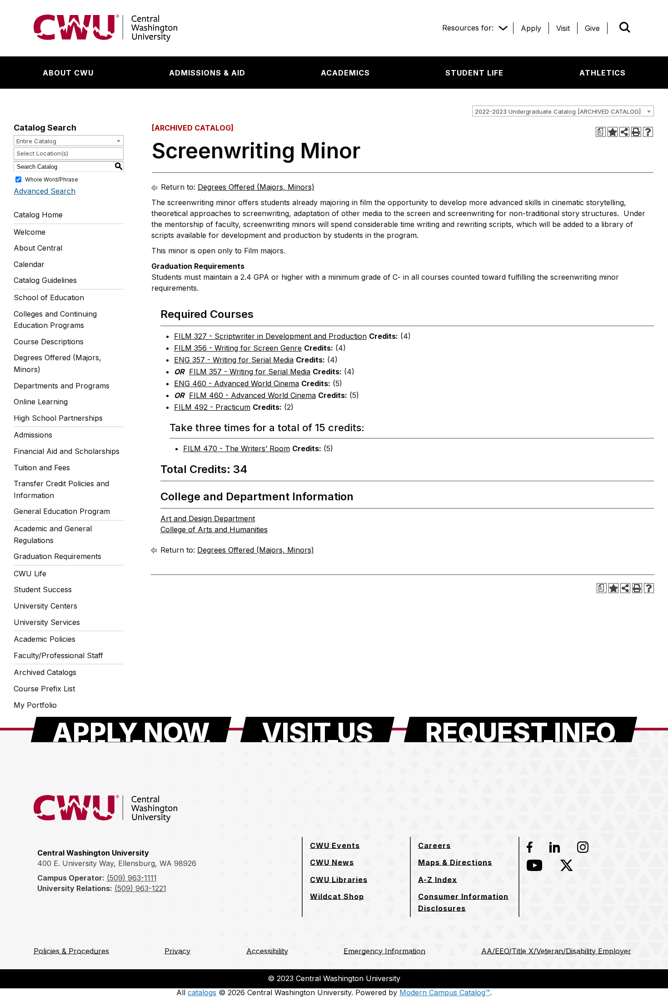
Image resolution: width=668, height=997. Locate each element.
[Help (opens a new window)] (648, 132)
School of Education (49, 297)
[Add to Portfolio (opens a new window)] (613, 132)
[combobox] (563, 111)
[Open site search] (625, 27)
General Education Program (62, 511)
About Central (38, 247)
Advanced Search (44, 191)
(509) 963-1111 (132, 877)
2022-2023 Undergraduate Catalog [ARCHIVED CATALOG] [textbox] (558, 111)
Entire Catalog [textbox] (36, 141)
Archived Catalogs (45, 672)
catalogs (202, 992)
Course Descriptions (49, 341)
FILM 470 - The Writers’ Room (236, 448)
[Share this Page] (624, 132)
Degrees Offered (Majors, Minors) (57, 363)
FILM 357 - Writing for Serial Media (249, 371)
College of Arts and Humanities (214, 529)
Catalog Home (38, 214)
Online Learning (41, 401)
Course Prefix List (44, 688)
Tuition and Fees (42, 467)
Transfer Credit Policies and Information (61, 489)
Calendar (29, 264)
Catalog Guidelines (45, 280)
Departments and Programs (62, 385)
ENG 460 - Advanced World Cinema (236, 383)
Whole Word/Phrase (51, 179)
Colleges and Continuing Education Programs (55, 319)
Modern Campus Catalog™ (444, 992)
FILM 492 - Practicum (212, 407)
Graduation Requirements (57, 556)
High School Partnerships (58, 418)
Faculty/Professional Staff (58, 655)
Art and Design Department (207, 518)
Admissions (33, 434)
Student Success (43, 589)
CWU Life (30, 573)
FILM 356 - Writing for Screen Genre (238, 347)
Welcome (29, 232)
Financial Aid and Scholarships (67, 451)
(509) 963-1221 (140, 888)
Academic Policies (44, 639)
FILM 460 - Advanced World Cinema (252, 395)
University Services (47, 622)
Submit (612, 28)
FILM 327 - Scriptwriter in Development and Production (270, 336)
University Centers (45, 605)
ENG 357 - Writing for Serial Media (234, 359)
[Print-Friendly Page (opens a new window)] (636, 132)
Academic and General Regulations (53, 534)
